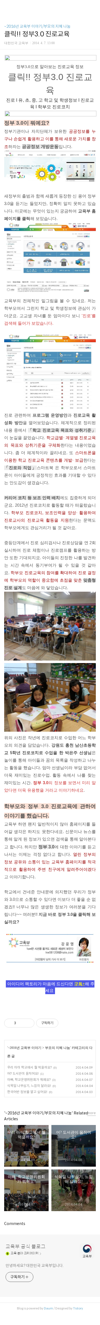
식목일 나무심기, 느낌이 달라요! (29, 1086)
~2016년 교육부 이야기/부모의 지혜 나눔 (37, 26)
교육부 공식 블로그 (26, 1247)
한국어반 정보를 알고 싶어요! (27, 1092)
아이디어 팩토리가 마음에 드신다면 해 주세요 (50, 987)
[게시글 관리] (28, 1023)
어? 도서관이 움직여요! (23, 1073)
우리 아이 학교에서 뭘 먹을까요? (29, 1067)
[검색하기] (93, 6)
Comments (14, 1223)
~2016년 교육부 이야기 (24, 1048)
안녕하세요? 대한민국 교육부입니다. (35, 1265)
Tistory (78, 1308)
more (91, 1113)
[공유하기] (21, 1023)
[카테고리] (7, 6)
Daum (48, 1308)
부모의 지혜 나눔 (57, 1048)
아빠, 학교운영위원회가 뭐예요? (29, 1080)
